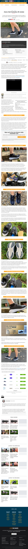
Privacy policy (12, 539)
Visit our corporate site (16, 531)
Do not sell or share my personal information (22, 544)
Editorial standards (5, 543)
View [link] (22, 374)
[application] (14, 85)
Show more (15, 390)
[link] (4, 374)
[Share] (8, 19)
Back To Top (25, 547)
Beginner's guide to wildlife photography (20, 517)
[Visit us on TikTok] (13, 1)
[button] (14, 374)
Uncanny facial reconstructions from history (14, 524)
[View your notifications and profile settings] (24, 1)
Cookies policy (21, 539)
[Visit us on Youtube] (11, 1)
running (3, 397)
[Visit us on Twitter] (8, 1)
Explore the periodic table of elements (14, 522)
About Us (20, 537)
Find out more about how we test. (11, 58)
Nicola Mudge (11, 62)
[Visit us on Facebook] (7, 1)
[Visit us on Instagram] (9, 1)
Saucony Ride (19, 368)
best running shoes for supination (19, 76)
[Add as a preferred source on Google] (14, 534)
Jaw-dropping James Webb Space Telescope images (14, 515)
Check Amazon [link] (23, 388)
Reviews (21, 62)
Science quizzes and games (20, 515)
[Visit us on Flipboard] (12, 1)
